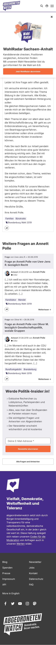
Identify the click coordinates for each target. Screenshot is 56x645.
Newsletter (35, 562)
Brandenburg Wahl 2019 (20, 222)
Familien (9, 218)
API (4, 584)
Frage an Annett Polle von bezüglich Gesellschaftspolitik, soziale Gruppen (27, 327)
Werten (21, 543)
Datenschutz (36, 579)
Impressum (8, 579)
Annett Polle (39, 272)
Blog (4, 562)
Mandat (22, 299)
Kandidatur (10, 299)
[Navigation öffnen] (52, 5)
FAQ (31, 584)
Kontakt (33, 573)
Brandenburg (30, 369)
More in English (11, 593)
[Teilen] (7, 228)
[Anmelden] (46, 5)
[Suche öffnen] (41, 5)
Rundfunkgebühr (13, 369)
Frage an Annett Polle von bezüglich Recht (27, 263)
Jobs (32, 567)
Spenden (7, 567)
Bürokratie (21, 218)
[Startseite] (11, 5)
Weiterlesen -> (44, 309)
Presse (6, 573)
